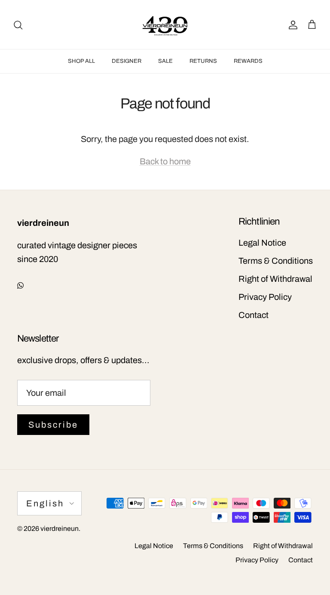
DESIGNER (126, 61)
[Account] (291, 24)
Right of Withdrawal (275, 279)
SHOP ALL (81, 61)
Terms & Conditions (275, 260)
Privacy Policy (265, 297)
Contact (253, 315)
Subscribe (53, 424)
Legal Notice (262, 242)
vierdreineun (59, 528)
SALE (165, 61)
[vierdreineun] (165, 24)
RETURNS (203, 61)
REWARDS (248, 61)
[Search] (18, 24)
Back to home (165, 161)
